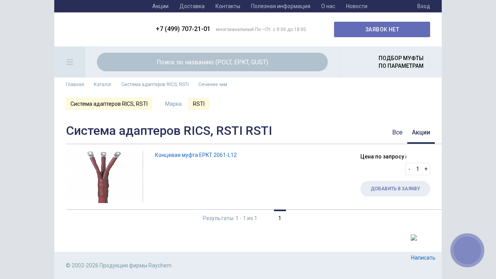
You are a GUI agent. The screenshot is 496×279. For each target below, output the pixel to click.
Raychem (105, 29)
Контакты (227, 6)
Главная (75, 84)
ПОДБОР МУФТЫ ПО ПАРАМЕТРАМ (401, 62)
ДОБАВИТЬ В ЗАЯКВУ (395, 188)
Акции (160, 6)
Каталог (103, 84)
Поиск (317, 62)
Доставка (192, 6)
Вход (423, 6)
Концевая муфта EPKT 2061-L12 (196, 155)
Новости (356, 6)
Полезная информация (280, 6)
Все (397, 132)
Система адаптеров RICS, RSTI (155, 84)
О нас (328, 6)
